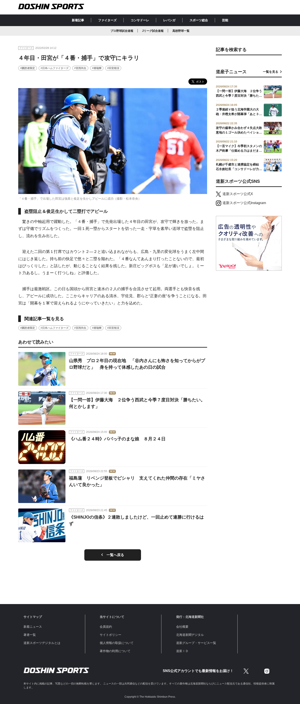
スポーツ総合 (199, 20)
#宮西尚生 (80, 68)
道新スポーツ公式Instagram (244, 203)
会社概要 (182, 626)
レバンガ (169, 20)
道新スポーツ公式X (237, 194)
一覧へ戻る (115, 555)
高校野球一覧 (181, 30)
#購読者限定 (27, 68)
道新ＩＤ (182, 651)
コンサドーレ (140, 20)
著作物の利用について (115, 651)
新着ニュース (32, 626)
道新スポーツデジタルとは (41, 643)
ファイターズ (107, 20)
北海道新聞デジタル (190, 634)
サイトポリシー (110, 634)
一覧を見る (270, 71)
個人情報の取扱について (117, 643)
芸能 (225, 20)
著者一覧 (29, 634)
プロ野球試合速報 (121, 30)
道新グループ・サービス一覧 (196, 643)
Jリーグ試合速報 (153, 30)
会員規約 (106, 626)
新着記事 (78, 20)
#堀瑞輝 (96, 68)
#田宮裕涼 (113, 68)
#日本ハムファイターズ (55, 68)
